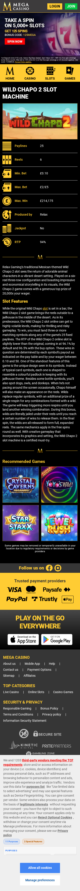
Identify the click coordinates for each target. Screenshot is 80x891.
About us (9, 664)
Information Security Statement (24, 721)
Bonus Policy (49, 708)
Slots (50, 78)
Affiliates (30, 676)
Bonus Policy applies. (23, 62)
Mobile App (32, 664)
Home (10, 78)
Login (55, 6)
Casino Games (63, 692)
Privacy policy (51, 714)
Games (70, 78)
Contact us (10, 670)
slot (45, 308)
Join (71, 6)
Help (52, 664)
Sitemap (8, 676)
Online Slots (36, 692)
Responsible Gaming (17, 708)
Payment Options (39, 670)
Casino (30, 78)
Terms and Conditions (18, 714)
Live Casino (11, 692)
